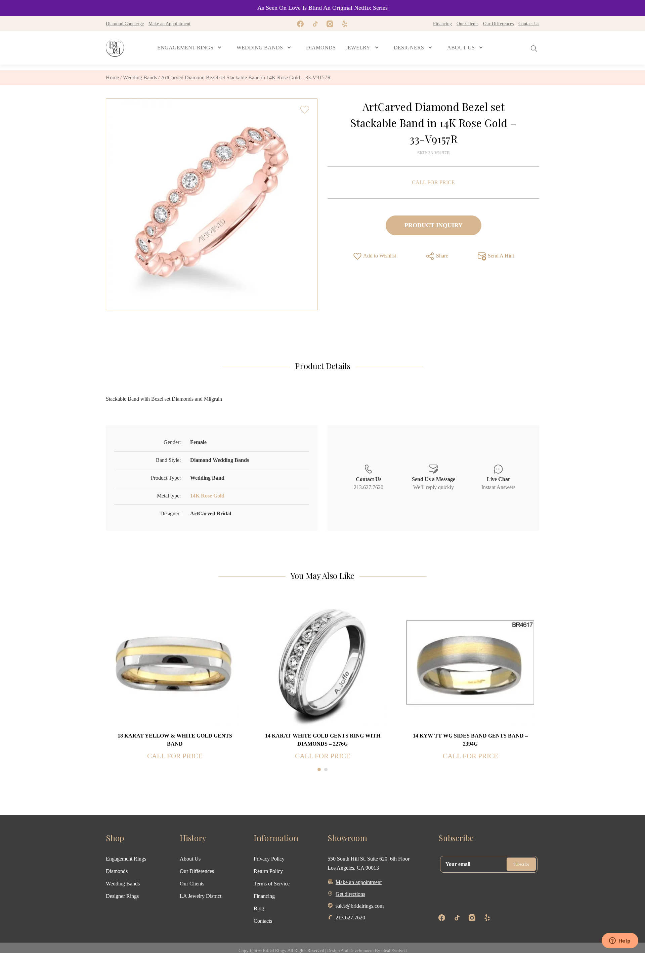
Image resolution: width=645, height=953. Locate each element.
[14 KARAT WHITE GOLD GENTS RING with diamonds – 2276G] (322, 662)
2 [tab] (326, 769)
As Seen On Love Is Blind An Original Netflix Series (322, 7)
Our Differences (498, 23)
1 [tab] (319, 769)
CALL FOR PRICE (433, 182)
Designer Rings (122, 896)
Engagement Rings (126, 859)
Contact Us (528, 23)
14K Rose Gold (207, 496)
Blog (259, 908)
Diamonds (117, 871)
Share (441, 256)
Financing (442, 23)
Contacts (263, 921)
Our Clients (467, 23)
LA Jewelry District (200, 896)
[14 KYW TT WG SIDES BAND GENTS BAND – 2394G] (470, 662)
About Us (190, 859)
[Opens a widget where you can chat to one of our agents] (619, 941)
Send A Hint (500, 256)
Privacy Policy (269, 859)
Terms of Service (272, 883)
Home (112, 77)
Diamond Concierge (125, 23)
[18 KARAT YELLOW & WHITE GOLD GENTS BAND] (175, 662)
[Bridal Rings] (115, 48)
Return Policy (268, 871)
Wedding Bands (140, 77)
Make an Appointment (169, 23)
